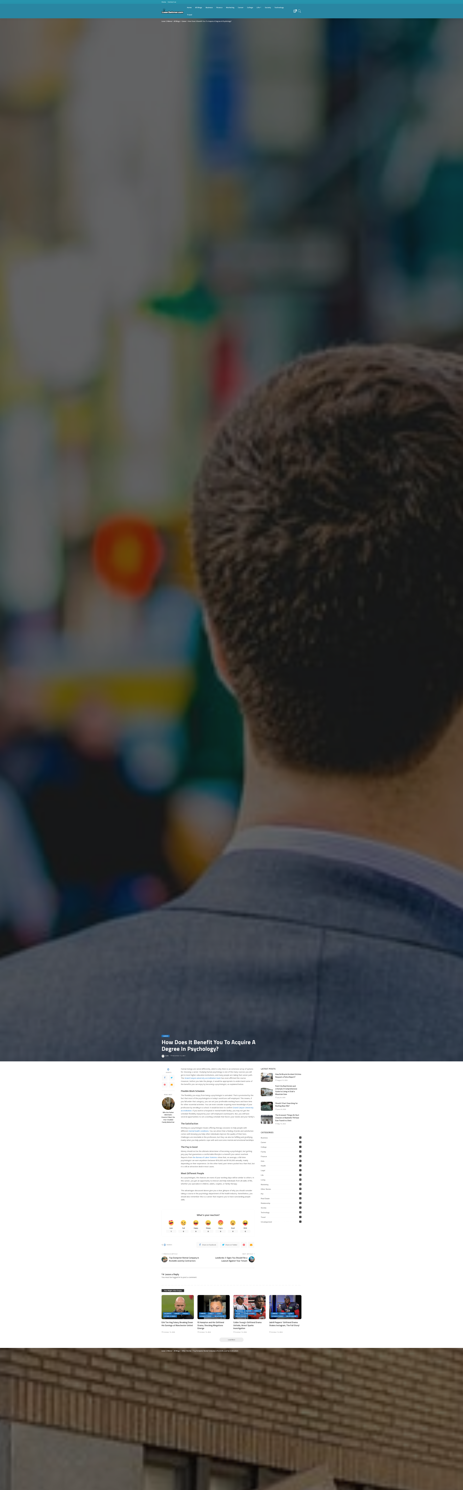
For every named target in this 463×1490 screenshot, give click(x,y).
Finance (264, 1156)
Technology (265, 1212)
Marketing (264, 1184)
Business (264, 1138)
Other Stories (266, 1189)
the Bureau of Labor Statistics (205, 1157)
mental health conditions (199, 1131)
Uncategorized (266, 1222)
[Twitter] (172, 1078)
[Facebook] (165, 1078)
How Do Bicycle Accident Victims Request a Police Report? (288, 1075)
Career (165, 1036)
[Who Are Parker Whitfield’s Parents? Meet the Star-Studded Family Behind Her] (168, 1103)
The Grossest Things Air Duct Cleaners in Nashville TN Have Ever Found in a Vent (287, 1118)
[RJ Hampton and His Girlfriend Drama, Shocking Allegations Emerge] (213, 1307)
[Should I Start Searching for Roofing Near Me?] (267, 1106)
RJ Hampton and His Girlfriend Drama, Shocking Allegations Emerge (210, 1325)
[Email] (172, 1085)
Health (263, 1166)
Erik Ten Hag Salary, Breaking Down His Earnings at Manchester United (177, 1324)
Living (263, 1180)
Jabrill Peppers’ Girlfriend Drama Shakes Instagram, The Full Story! (284, 1324)
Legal (263, 1170)
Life (262, 1175)
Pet (262, 1194)
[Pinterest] (165, 1085)
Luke (167, 1055)
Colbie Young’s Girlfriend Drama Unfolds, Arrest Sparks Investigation (247, 1325)
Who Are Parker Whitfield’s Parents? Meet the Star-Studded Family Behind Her (168, 1117)
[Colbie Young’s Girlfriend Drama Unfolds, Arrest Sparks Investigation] (249, 1307)
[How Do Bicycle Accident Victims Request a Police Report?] (267, 1077)
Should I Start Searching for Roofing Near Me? (286, 1104)
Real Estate (265, 1198)
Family (263, 1152)
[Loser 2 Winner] (172, 11)
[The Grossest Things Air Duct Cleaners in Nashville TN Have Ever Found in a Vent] (267, 1119)
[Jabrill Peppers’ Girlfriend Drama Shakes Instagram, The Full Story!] (285, 1307)
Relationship (265, 1203)
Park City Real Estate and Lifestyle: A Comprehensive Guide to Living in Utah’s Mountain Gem (286, 1090)
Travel (263, 1217)
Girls (262, 1161)
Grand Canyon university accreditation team (203, 1078)
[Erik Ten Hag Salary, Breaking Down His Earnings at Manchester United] (178, 1307)
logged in (176, 1277)
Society (263, 1208)
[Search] (299, 11)
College (264, 1147)
